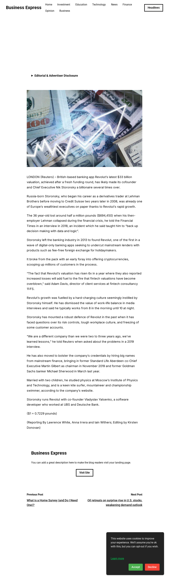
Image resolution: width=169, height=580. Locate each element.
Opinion (49, 10)
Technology (99, 4)
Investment (63, 4)
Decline (152, 567)
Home (48, 4)
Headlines (154, 7)
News (114, 4)
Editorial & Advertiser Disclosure (56, 75)
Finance (127, 4)
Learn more (117, 558)
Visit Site (84, 472)
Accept (136, 567)
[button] (139, 55)
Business (64, 10)
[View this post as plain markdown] (133, 55)
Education (81, 4)
